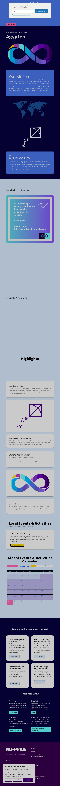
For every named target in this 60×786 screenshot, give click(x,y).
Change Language (41, 11)
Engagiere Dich (11, 24)
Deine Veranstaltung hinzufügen (38, 729)
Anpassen (8, 780)
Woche (38, 565)
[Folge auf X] (9, 760)
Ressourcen (13, 712)
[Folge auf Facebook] (6, 760)
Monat (33, 565)
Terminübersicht (49, 565)
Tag (42, 565)
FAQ (33, 712)
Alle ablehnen (17, 780)
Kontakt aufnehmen (15, 730)
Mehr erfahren (14, 656)
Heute (15, 565)
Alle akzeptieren (28, 780)
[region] (19, 773)
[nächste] (11, 566)
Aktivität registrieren (17, 545)
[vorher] (8, 566)
